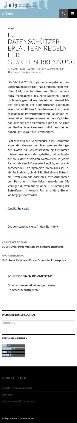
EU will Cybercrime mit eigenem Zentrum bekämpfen (33, 244)
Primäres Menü (72, 13)
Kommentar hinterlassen (26, 72)
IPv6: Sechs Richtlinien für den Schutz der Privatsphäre (34, 258)
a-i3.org (7, 13)
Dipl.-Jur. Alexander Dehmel (47, 69)
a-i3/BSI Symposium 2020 (17, 387)
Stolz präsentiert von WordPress (18, 418)
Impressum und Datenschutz (18, 401)
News (11, 28)
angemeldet (28, 285)
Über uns (7, 394)
